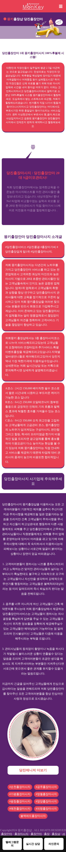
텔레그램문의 (12, 844)
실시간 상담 (33, 843)
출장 (47, 833)
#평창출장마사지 (19, 801)
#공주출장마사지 (46, 786)
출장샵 (56, 833)
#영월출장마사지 (46, 794)
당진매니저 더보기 (33, 770)
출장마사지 (21, 833)
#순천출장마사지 (19, 786)
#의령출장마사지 (46, 808)
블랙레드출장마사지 (33, 815)
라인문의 (54, 843)
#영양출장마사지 (46, 801)
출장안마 (6, 833)
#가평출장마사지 (19, 794)
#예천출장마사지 (19, 808)
